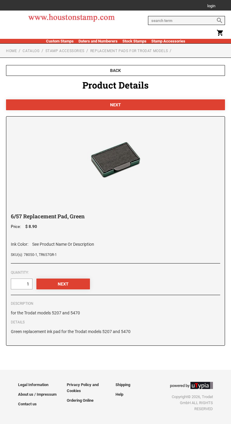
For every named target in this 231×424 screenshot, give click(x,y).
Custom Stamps (60, 41)
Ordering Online (80, 400)
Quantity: (20, 272)
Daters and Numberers (98, 41)
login (211, 6)
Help (119, 394)
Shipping (123, 384)
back (115, 70)
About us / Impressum (37, 394)
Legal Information (33, 384)
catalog (31, 51)
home (11, 51)
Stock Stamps (134, 41)
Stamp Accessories (168, 41)
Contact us (27, 404)
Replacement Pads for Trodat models (129, 51)
